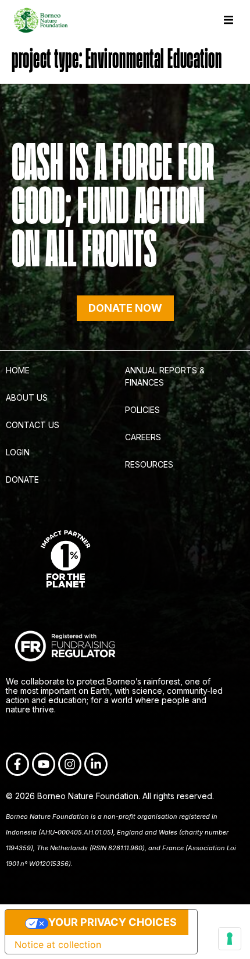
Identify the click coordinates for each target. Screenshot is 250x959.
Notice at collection (58, 944)
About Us (27, 397)
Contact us (32, 425)
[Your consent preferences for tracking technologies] (230, 939)
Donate (22, 479)
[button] (228, 20)
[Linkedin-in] (96, 764)
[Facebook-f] (17, 764)
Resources (149, 464)
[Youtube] (43, 764)
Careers (143, 437)
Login (18, 452)
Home (18, 370)
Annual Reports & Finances (165, 376)
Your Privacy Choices (112, 922)
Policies (142, 410)
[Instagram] (69, 764)
